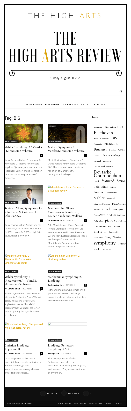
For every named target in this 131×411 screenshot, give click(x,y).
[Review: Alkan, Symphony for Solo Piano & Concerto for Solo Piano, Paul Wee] (23, 194)
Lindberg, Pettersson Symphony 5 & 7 (61, 347)
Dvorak (96, 181)
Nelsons (96, 209)
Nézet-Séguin (117, 209)
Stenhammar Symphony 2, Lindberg (65, 279)
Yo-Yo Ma (107, 249)
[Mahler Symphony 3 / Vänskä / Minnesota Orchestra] (23, 133)
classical (97, 161)
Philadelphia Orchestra (116, 215)
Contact (118, 403)
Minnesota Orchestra (102, 204)
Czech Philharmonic (103, 166)
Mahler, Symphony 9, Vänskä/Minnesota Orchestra (66, 149)
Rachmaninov (103, 226)
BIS (114, 138)
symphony (105, 243)
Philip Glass (98, 221)
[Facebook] (58, 83)
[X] (71, 83)
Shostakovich (114, 232)
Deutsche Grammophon (107, 173)
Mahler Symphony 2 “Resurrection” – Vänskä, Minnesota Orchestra (20, 280)
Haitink (113, 187)
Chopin (96, 155)
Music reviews (11, 141)
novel (106, 209)
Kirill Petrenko (111, 192)
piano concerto (116, 220)
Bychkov (112, 150)
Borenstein (98, 144)
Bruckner (100, 149)
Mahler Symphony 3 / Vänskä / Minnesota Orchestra (23, 149)
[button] (121, 91)
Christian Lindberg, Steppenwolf (17, 347)
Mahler (99, 198)
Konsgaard (53, 353)
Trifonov (122, 243)
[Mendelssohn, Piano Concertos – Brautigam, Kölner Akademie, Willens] (67, 194)
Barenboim (98, 127)
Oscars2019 (99, 215)
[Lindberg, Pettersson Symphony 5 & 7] (67, 332)
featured (108, 181)
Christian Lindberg (111, 155)
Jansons (98, 192)
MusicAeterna (119, 204)
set (105, 232)
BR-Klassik (111, 144)
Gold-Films (101, 187)
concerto (107, 161)
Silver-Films (98, 237)
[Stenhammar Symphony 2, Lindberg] (67, 263)
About (109, 403)
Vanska (97, 249)
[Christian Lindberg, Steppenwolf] (23, 332)
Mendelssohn (112, 198)
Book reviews (95, 403)
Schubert (98, 232)
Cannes (121, 149)
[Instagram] (65, 83)
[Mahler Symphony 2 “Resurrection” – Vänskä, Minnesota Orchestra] (23, 263)
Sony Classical (113, 237)
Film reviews (80, 403)
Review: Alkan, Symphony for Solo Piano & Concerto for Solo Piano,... (23, 212)
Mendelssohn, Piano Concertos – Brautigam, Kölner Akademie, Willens (65, 212)
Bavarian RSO (114, 127)
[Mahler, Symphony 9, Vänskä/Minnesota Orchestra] (67, 133)
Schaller (117, 226)
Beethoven (103, 133)
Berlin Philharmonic (101, 138)
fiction (121, 181)
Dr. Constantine (56, 220)
